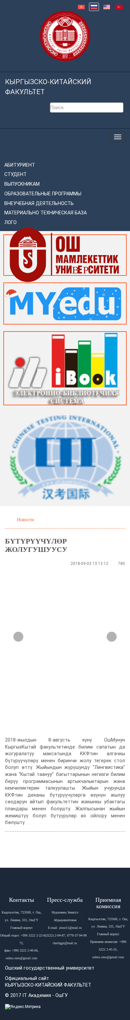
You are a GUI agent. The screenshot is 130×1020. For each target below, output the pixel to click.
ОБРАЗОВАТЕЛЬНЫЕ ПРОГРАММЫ (42, 194)
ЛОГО (10, 222)
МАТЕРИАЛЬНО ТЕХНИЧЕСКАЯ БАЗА (45, 213)
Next (112, 637)
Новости (25, 519)
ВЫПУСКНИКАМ (22, 184)
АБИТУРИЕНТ (19, 165)
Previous (18, 637)
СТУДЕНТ (15, 174)
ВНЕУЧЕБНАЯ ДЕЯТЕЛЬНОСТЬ (39, 203)
